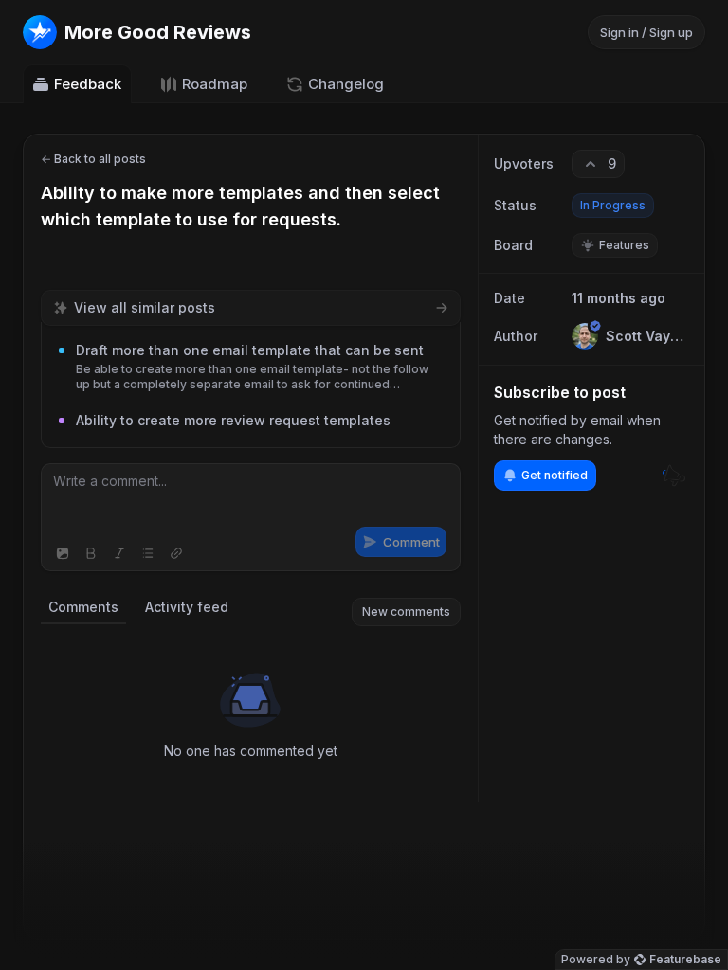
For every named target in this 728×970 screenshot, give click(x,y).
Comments (83, 607)
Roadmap (214, 84)
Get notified (554, 475)
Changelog (346, 84)
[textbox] (250, 500)
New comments (406, 611)
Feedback (87, 84)
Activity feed (186, 607)
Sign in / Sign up (646, 32)
